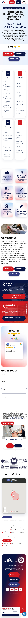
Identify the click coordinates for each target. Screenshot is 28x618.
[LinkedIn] (16, 589)
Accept (10, 615)
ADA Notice (17, 568)
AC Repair (7, 81)
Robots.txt (20, 569)
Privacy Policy (11, 418)
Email (4, 389)
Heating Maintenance (20, 109)
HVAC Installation (7, 97)
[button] (8, 54)
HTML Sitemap (13, 569)
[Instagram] (20, 589)
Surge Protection (20, 146)
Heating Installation (20, 96)
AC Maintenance (8, 89)
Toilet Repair (8, 135)
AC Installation (8, 85)
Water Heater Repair (8, 139)
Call (18, 2)
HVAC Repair (8, 93)
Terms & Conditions (20, 418)
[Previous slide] (3, 437)
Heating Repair (19, 82)
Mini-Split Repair (7, 101)
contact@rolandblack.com (16, 417)
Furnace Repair (19, 87)
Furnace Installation (20, 100)
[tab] (12, 450)
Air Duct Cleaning (6, 110)
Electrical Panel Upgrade (19, 137)
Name (3, 374)
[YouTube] (12, 589)
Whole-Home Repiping (8, 155)
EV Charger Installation (19, 151)
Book (12, 2)
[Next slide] (24, 437)
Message (5, 396)
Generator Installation (19, 142)
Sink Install (8, 143)
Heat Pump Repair (20, 91)
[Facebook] (7, 589)
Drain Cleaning (7, 146)
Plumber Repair (7, 131)
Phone (4, 381)
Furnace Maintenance (20, 114)
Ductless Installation (7, 106)
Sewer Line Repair (7, 151)
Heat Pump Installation (19, 105)
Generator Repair (19, 131)
